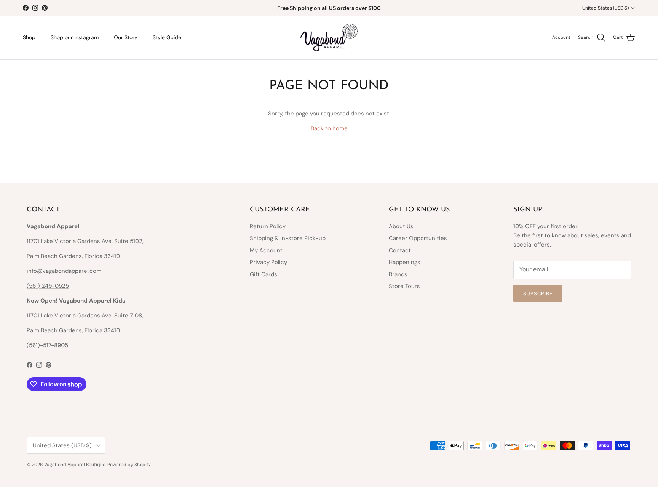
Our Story (125, 37)
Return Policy (268, 226)
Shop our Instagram (75, 37)
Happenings (404, 262)
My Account (266, 250)
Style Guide (167, 37)
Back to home (329, 128)
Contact (400, 250)
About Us (401, 226)
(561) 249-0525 (48, 286)
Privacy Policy (268, 262)
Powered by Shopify (129, 464)
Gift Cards (263, 274)
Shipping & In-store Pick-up (288, 238)
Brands (398, 274)
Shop (29, 37)
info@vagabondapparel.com (64, 271)
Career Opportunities (418, 238)
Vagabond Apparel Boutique (74, 464)
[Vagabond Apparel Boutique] (329, 38)
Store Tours (404, 286)
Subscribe (538, 293)
